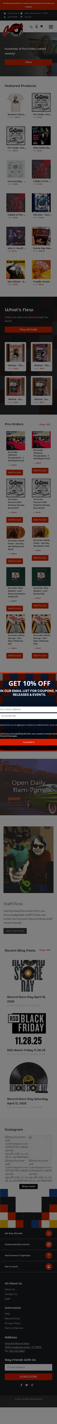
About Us (10, 1289)
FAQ (7, 1313)
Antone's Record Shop (17, 1343)
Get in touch (11, 1266)
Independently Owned (17, 1244)
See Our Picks (15, 931)
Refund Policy (12, 1318)
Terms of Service (14, 1328)
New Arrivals (28, 329)
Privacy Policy (12, 1323)
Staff (7, 1299)
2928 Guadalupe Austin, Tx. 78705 (36, 13)
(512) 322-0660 (13, 17)
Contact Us (11, 1294)
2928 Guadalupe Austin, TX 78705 (23, 1347)
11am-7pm (28, 17)
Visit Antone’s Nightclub (17, 1255)
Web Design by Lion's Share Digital (28, 1402)
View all (45, 424)
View (28, 62)
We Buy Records (13, 13)
